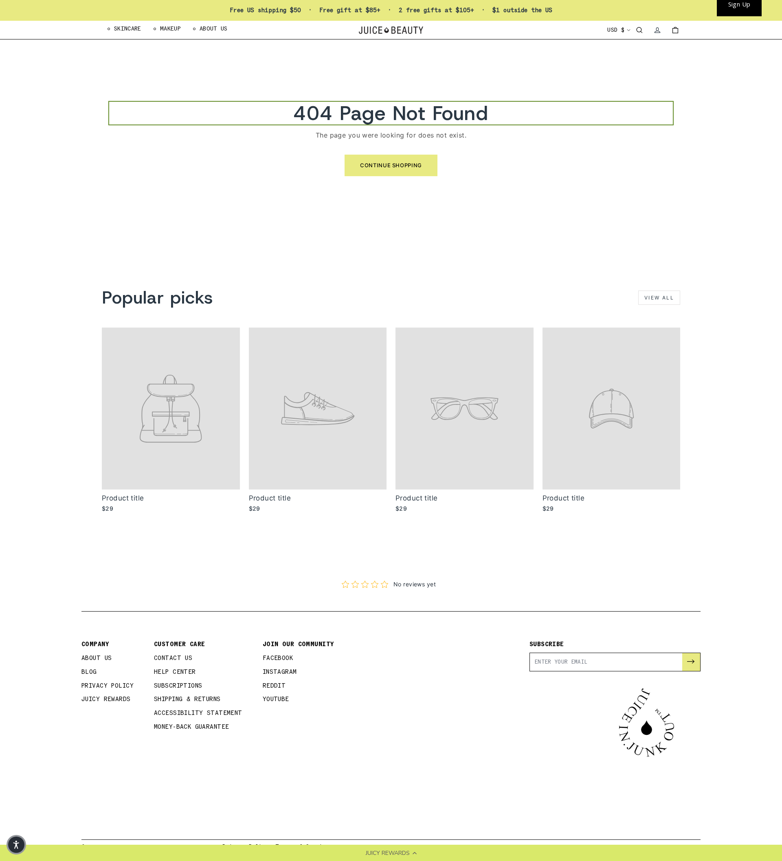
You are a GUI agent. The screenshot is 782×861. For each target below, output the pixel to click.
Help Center (175, 672)
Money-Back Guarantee (191, 727)
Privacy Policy (107, 686)
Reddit (274, 686)
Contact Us (173, 658)
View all (659, 298)
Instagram (280, 672)
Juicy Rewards (106, 699)
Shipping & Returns (187, 699)
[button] (16, 844)
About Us (96, 658)
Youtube (276, 699)
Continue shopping (391, 165)
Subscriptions (178, 686)
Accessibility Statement (198, 713)
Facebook (278, 658)
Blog (89, 672)
